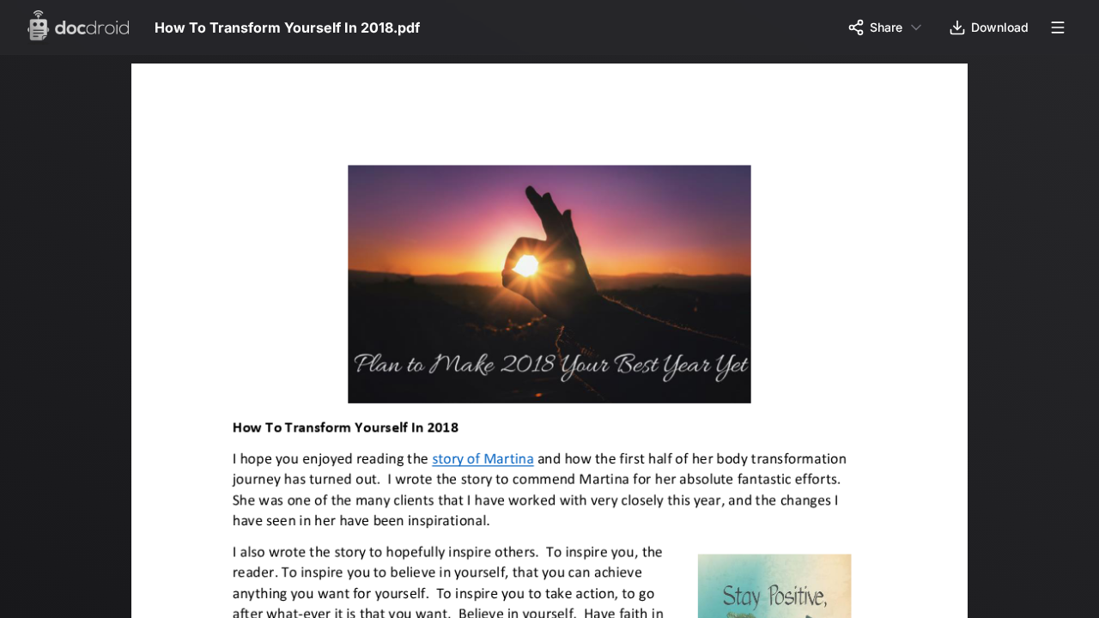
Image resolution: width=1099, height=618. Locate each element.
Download (1000, 27)
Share (886, 27)
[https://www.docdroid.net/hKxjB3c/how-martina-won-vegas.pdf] (488, 464)
